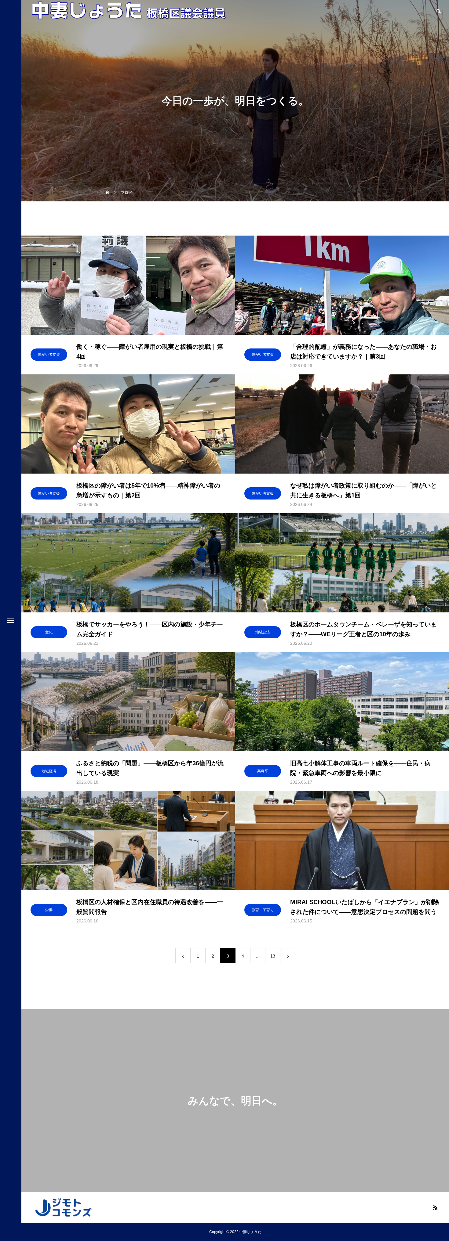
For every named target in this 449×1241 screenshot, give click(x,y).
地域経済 (262, 632)
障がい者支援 (49, 354)
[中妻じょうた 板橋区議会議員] (129, 11)
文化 (49, 632)
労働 (49, 910)
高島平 (262, 771)
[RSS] (435, 1207)
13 (272, 956)
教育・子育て (263, 910)
